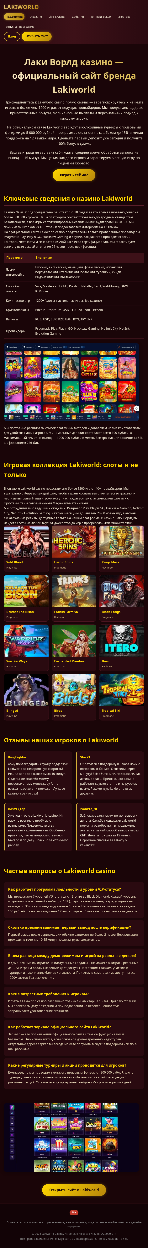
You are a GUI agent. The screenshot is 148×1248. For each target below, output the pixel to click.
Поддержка (14, 16)
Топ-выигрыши (101, 16)
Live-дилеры (57, 16)
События (78, 16)
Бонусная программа (20, 26)
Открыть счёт (36, 36)
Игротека (124, 16)
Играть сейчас (74, 175)
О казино (35, 16)
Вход (12, 36)
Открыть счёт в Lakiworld (74, 1189)
